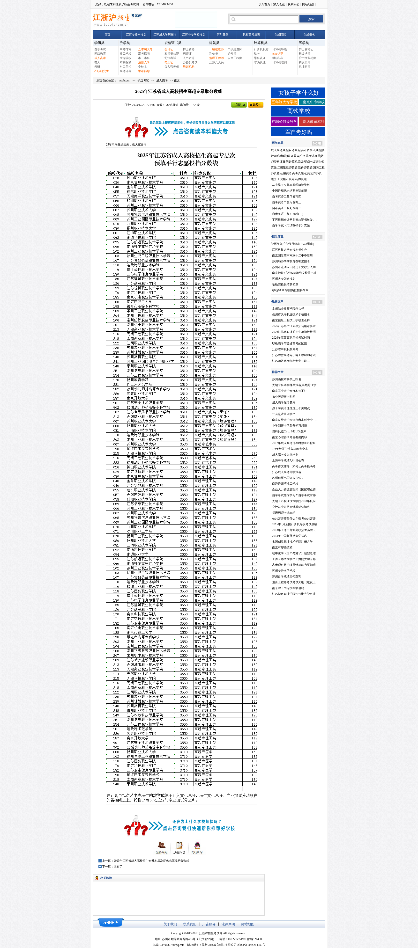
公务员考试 (190, 62)
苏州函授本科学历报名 (286, 379)
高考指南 (144, 53)
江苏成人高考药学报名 (286, 472)
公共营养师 (171, 66)
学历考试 (143, 80)
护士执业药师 (307, 58)
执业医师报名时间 (283, 396)
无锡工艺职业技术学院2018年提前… (295, 501)
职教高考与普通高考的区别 (289, 343)
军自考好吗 (298, 132)
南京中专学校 (314, 102)
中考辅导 (144, 71)
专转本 (142, 66)
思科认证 (260, 58)
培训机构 (188, 66)
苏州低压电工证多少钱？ (288, 478)
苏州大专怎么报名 (283, 278)
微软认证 (278, 58)
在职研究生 (101, 71)
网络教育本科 (314, 122)
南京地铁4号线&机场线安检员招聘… (295, 273)
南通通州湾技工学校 (285, 483)
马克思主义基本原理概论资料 (291, 185)
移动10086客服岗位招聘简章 (290, 290)
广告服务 (209, 924)
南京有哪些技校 (282, 547)
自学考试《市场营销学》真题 (291, 225)
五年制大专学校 (284, 102)
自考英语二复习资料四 (286, 196)
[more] (317, 143)
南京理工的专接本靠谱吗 (288, 588)
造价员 (213, 53)
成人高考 (100, 58)
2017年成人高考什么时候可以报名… (295, 443)
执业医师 (304, 66)
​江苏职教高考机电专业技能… (291, 361)
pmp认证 (277, 53)
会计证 (168, 49)
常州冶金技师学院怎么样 (288, 308)
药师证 (187, 53)
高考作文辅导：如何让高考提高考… (295, 466)
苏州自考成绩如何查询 (286, 576)
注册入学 (144, 62)
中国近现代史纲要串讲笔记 (289, 190)
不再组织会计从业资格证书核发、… (295, 219)
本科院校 (125, 62)
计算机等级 (279, 49)
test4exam (124, 80)
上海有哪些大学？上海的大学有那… (295, 559)
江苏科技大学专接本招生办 (289, 249)
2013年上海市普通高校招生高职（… (295, 530)
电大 (97, 62)
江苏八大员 (216, 62)
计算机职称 (261, 49)
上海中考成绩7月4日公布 (288, 460)
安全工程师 (235, 58)
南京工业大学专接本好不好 (289, 391)
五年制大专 (145, 49)
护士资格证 (306, 49)
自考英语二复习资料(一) (287, 214)
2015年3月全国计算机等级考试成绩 (294, 524)
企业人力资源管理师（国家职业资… (295, 489)
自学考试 (100, 49)
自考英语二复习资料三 (286, 202)
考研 (97, 66)
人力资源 (188, 58)
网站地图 (308, 4)
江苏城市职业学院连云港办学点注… (295, 594)
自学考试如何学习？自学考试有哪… (295, 495)
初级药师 (304, 62)
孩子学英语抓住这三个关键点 (291, 408)
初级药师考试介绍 (283, 512)
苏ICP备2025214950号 (251, 945)
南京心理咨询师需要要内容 (289, 437)
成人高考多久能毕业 (285, 454)
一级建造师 (216, 49)
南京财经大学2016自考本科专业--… (295, 420)
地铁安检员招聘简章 (285, 284)
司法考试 (170, 58)
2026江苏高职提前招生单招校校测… (295, 332)
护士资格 (188, 49)
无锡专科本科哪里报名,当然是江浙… (295, 385)
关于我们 (170, 924)
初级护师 (304, 53)
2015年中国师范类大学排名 (289, 536)
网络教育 (100, 53)
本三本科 (144, 58)
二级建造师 (235, 49)
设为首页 (264, 4)
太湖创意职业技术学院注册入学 (292, 541)
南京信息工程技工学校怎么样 (291, 320)
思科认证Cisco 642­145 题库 (289, 431)
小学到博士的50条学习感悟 (289, 425)
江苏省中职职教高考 (285, 349)
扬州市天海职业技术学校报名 (291, 314)
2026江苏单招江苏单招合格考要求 (294, 326)
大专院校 (125, 58)
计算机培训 (279, 62)
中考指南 (125, 49)
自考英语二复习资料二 (286, 208)
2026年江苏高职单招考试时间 (291, 337)
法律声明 (228, 924)
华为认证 (260, 62)
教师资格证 (171, 53)
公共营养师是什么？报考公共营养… (295, 518)
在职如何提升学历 (284, 123)
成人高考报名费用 (283, 402)
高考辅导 (125, 71)
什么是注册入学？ (283, 414)
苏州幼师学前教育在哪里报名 (291, 261)
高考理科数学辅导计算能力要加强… (295, 565)
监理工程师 (216, 58)
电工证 (168, 62)
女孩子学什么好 (298, 93)
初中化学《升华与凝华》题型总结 (294, 553)
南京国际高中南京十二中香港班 (292, 255)
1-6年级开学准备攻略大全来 (290, 449)
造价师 (232, 53)
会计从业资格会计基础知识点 (291, 507)
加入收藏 (279, 4)
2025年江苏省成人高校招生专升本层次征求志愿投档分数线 (151, 860)
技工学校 (125, 53)
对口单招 (125, 66)
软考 (257, 53)
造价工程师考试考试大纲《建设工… (295, 582)
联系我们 (293, 4)
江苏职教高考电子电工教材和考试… (295, 355)
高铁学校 (298, 111)
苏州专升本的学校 (283, 570)
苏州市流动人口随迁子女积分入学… (295, 267)
